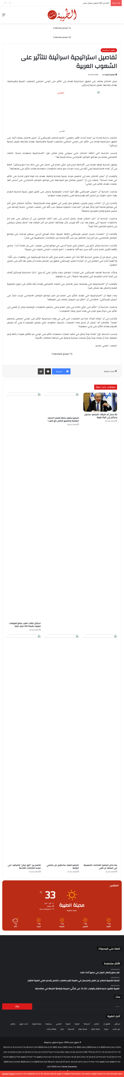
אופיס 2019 (92, 1047)
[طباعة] (41, 371)
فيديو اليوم (82, 1029)
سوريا (106, 1029)
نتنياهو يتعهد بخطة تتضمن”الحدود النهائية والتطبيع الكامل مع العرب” (63, 419)
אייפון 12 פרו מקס (88, 1057)
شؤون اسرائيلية (108, 50)
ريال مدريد (116, 1029)
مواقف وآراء (51, 1029)
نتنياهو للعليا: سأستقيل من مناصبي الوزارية (63, 866)
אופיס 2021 (67, 1047)
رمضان (12, 1024)
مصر (62, 1029)
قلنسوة (71, 1029)
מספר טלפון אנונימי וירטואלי (58, 1052)
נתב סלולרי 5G (90, 1052)
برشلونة (49, 1024)
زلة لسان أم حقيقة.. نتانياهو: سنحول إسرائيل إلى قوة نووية (100, 416)
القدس (58, 1024)
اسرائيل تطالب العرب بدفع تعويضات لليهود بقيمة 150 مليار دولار (25, 624)
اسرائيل (117, 1024)
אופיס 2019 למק (41, 1047)
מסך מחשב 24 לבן (52, 1062)
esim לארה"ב (20, 1057)
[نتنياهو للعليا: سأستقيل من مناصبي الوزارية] (62, 748)
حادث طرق (24, 1024)
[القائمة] (3, 16)
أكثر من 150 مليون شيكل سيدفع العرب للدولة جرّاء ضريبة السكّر (82, 3)
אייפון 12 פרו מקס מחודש (52, 1057)
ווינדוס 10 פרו (28, 1047)
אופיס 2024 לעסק (54, 1066)
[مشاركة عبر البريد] (48, 371)
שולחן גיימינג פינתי (40, 1052)
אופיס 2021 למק (55, 1047)
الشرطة (87, 1024)
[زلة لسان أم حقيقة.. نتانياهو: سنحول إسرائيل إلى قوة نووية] (100, 402)
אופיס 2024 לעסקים (22, 1062)
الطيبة (77, 1024)
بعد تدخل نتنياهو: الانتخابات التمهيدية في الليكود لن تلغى (100, 866)
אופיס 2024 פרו (37, 1062)
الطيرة (68, 1024)
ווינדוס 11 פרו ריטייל (104, 1052)
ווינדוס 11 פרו (17, 1047)
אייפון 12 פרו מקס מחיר (72, 1057)
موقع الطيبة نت (108, 74)
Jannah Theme (8, 1074)
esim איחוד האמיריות (96, 1062)
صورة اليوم (95, 1029)
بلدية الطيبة (36, 1024)
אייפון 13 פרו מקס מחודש (106, 1057)
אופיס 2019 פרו (104, 1047)
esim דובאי (110, 1062)
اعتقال (96, 1024)
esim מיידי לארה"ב (34, 1057)
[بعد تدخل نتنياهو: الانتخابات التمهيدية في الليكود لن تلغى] (100, 748)
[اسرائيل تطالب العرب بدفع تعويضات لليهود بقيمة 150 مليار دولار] (24, 506)
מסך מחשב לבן (80, 1062)
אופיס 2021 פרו (80, 1047)
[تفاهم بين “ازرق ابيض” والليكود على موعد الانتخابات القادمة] (24, 748)
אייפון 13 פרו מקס (25, 1052)
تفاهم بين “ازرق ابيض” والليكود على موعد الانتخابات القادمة (24, 866)
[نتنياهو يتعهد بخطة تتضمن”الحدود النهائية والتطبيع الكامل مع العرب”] (62, 404)
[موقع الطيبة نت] (62, 14)
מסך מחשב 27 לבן (67, 1062)
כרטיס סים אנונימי (77, 1052)
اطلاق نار (106, 1024)
